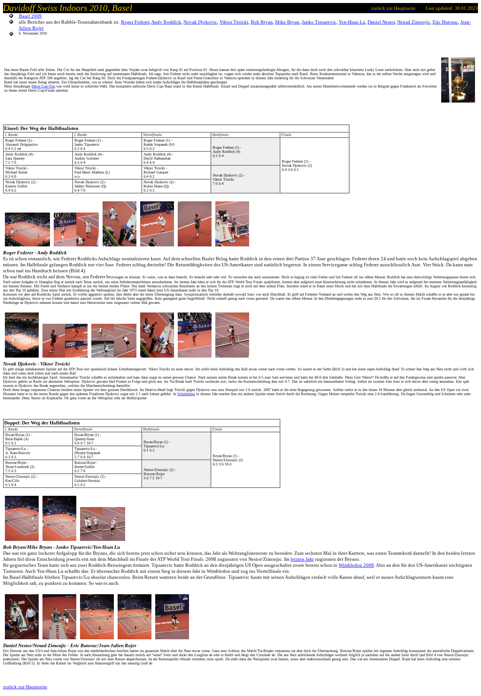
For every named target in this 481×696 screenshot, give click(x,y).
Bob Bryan (262, 22)
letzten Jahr (302, 559)
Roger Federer (135, 22)
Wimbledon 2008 (356, 565)
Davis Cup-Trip (43, 86)
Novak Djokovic (200, 22)
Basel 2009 (30, 16)
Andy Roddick (166, 22)
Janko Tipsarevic (319, 22)
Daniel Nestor (381, 22)
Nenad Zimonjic (413, 22)
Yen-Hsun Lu (352, 22)
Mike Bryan (287, 22)
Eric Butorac (445, 22)
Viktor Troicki (233, 22)
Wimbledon (186, 394)
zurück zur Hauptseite (25, 687)
